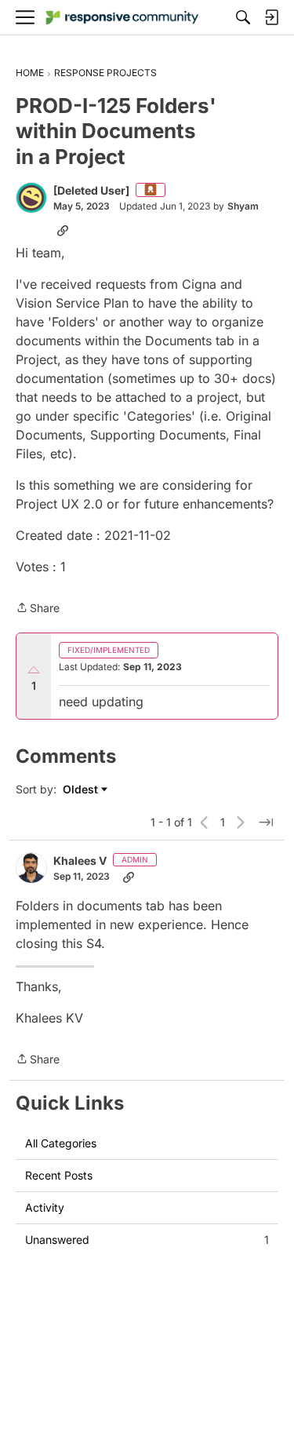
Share (38, 609)
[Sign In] (271, 17)
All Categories (60, 1143)
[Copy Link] (62, 230)
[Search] (243, 17)
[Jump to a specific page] (265, 822)
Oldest (82, 789)
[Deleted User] (91, 190)
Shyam (243, 206)
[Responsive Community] (122, 18)
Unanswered (147, 1239)
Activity (44, 1207)
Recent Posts (59, 1175)
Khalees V (80, 860)
